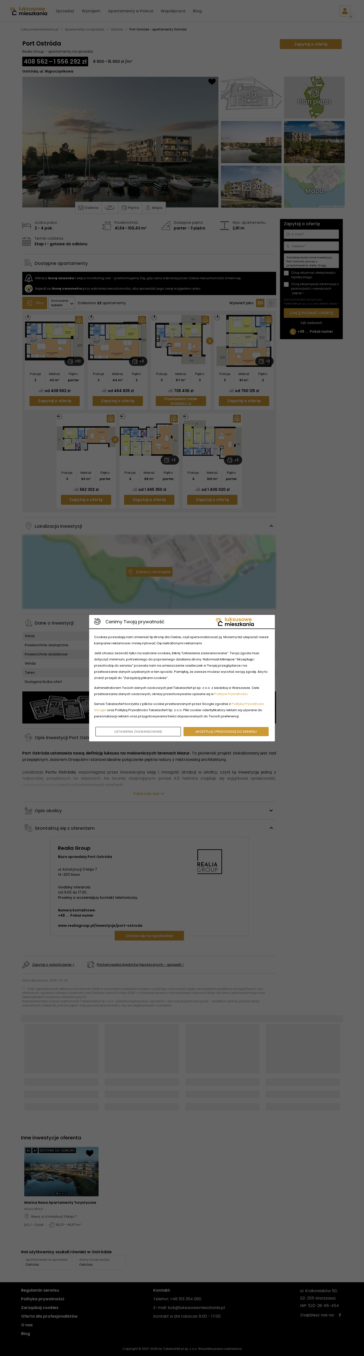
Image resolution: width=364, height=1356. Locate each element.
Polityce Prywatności (230, 694)
